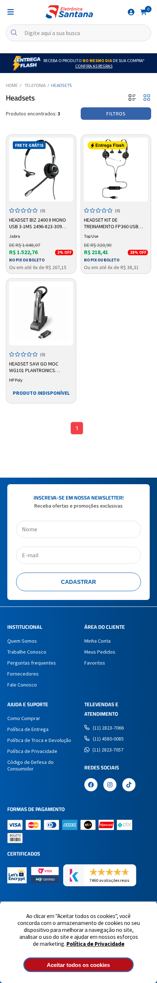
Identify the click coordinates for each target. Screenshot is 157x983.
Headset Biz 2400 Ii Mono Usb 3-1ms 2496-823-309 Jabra (37, 223)
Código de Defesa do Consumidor (30, 765)
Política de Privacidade (95, 943)
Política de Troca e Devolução (39, 740)
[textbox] (78, 32)
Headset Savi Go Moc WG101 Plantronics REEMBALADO (33, 367)
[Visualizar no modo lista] (132, 98)
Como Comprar (23, 718)
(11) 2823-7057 (107, 749)
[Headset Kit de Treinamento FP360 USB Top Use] (116, 170)
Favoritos (94, 662)
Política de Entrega (28, 729)
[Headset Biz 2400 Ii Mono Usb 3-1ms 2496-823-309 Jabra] (41, 170)
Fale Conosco (22, 684)
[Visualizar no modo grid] (146, 98)
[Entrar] (131, 12)
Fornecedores (23, 673)
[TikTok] (128, 785)
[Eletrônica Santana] (69, 12)
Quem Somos (22, 641)
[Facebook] (90, 785)
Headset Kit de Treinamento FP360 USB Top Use (111, 223)
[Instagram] (109, 785)
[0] (143, 11)
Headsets (61, 85)
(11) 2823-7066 (108, 727)
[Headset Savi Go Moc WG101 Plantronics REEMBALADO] (41, 313)
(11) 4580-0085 (108, 738)
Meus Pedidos (99, 652)
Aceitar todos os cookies (78, 965)
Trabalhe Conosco (26, 652)
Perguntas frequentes (31, 662)
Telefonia (35, 85)
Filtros (116, 113)
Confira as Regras (93, 66)
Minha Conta (97, 641)
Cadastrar (78, 582)
